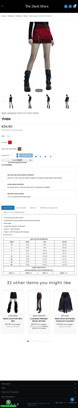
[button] (17, 161)
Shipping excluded (17, 130)
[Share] (40, 157)
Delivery (33, 208)
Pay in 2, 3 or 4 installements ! (14, 212)
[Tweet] (45, 157)
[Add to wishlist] (21, 290)
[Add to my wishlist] (36, 157)
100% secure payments (48, 208)
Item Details (21, 208)
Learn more (8, 208)
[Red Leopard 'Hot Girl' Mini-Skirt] (15, 102)
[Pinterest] (51, 157)
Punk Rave (8, 234)
